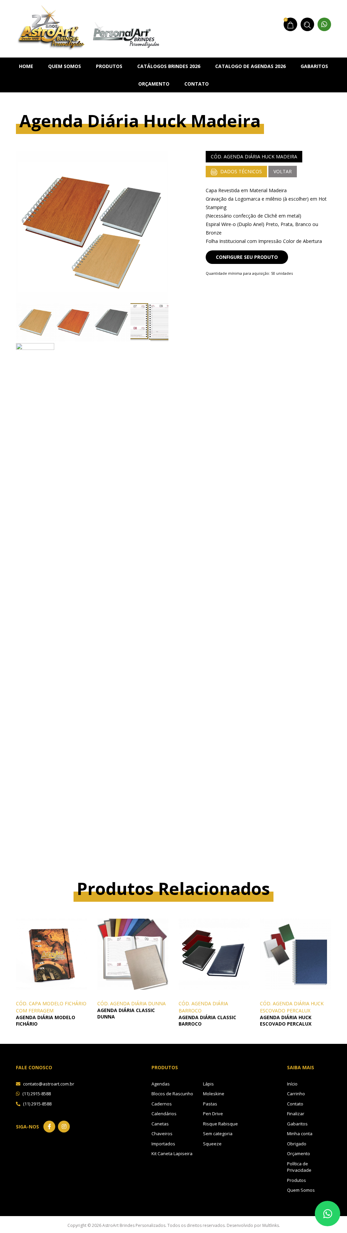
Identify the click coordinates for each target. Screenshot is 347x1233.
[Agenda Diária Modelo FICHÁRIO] (51, 953)
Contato (196, 84)
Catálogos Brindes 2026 (168, 66)
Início (292, 1084)
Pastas (210, 1104)
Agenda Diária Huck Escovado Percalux (285, 1020)
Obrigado (296, 1144)
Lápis (208, 1084)
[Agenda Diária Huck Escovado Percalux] (295, 953)
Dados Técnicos (240, 171)
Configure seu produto (247, 257)
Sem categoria (217, 1133)
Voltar (282, 171)
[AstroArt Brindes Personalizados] (88, 26)
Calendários (164, 1114)
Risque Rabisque (220, 1124)
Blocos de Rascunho (172, 1094)
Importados (163, 1144)
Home (26, 66)
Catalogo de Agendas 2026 (250, 66)
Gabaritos (314, 66)
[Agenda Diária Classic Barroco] (214, 953)
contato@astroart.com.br (48, 1084)
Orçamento (153, 84)
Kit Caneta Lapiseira (171, 1153)
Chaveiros (161, 1133)
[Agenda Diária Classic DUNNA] (132, 953)
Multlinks (270, 1225)
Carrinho (296, 1094)
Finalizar (295, 1114)
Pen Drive (213, 1114)
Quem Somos (64, 66)
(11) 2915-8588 (36, 1094)
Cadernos (161, 1104)
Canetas (160, 1124)
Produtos (109, 66)
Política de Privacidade (299, 1167)
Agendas (160, 1084)
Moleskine (213, 1094)
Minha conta (299, 1133)
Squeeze (212, 1144)
